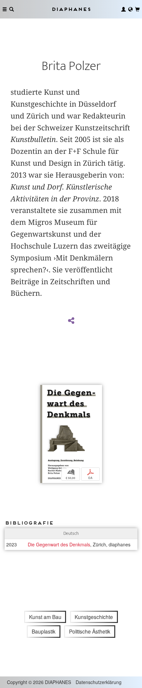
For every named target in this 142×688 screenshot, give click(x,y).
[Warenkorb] (137, 9)
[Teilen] (71, 321)
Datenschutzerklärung (99, 682)
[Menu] (4, 9)
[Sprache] (130, 9)
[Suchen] (11, 9)
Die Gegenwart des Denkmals (59, 544)
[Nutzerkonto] (123, 9)
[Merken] (45, 390)
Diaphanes (71, 9)
